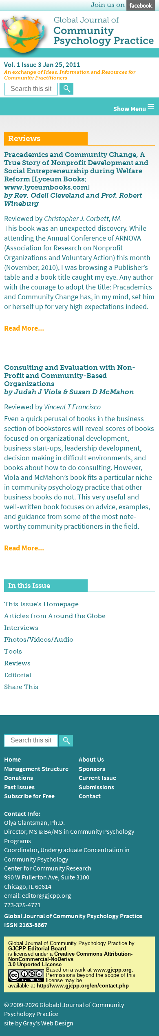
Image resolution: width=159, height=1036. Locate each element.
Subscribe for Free (29, 796)
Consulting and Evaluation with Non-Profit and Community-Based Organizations (69, 375)
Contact (90, 796)
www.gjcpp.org (112, 970)
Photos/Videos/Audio (38, 639)
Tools (13, 651)
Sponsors (92, 768)
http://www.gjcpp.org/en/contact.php (83, 986)
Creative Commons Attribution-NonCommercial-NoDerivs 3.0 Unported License (70, 959)
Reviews (17, 663)
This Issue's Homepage (41, 604)
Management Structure (36, 768)
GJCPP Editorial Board (37, 948)
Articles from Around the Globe (55, 616)
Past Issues (19, 787)
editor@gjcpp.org (46, 895)
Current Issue (97, 777)
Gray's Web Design (48, 1023)
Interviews (21, 628)
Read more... (24, 328)
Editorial (17, 675)
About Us (91, 759)
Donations (18, 777)
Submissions (96, 787)
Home (12, 759)
